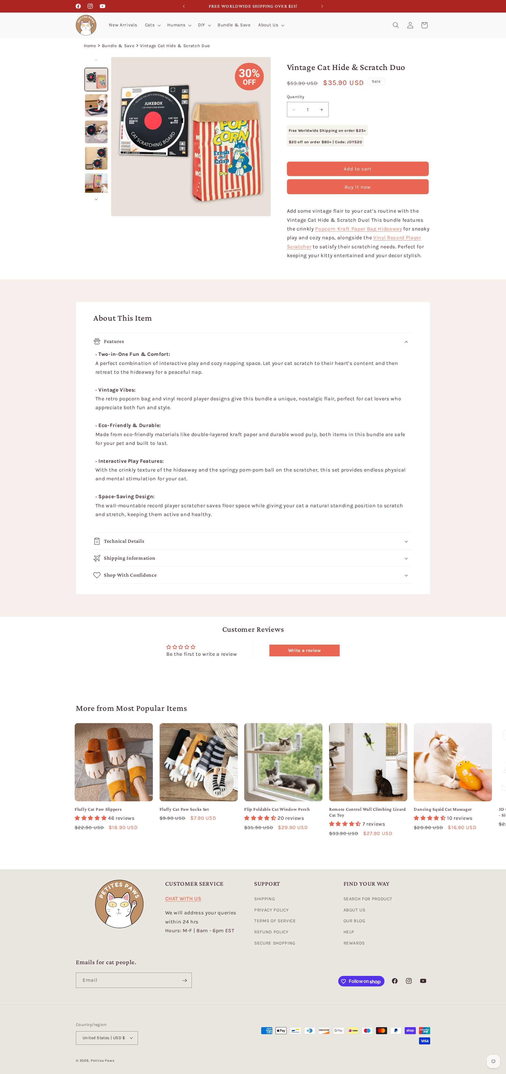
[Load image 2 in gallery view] (96, 105)
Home (90, 45)
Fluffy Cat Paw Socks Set (184, 809)
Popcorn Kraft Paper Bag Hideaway (358, 229)
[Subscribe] (184, 980)
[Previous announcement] (183, 6)
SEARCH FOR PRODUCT (367, 899)
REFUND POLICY (271, 932)
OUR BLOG (354, 921)
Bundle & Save (118, 45)
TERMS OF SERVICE (275, 921)
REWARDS (354, 943)
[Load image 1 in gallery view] (96, 79)
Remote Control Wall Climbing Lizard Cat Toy (367, 812)
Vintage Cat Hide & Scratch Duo (175, 45)
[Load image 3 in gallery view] (96, 132)
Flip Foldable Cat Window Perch (277, 809)
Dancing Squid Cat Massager (443, 809)
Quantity (296, 97)
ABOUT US (354, 910)
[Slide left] (96, 59)
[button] (152, 25)
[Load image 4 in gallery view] (96, 158)
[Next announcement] (322, 6)
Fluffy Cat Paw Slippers (98, 809)
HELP (349, 932)
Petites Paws (102, 1060)
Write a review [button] (304, 650)
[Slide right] (96, 199)
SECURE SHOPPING (274, 943)
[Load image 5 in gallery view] (96, 184)
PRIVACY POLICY (271, 910)
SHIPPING (264, 899)
